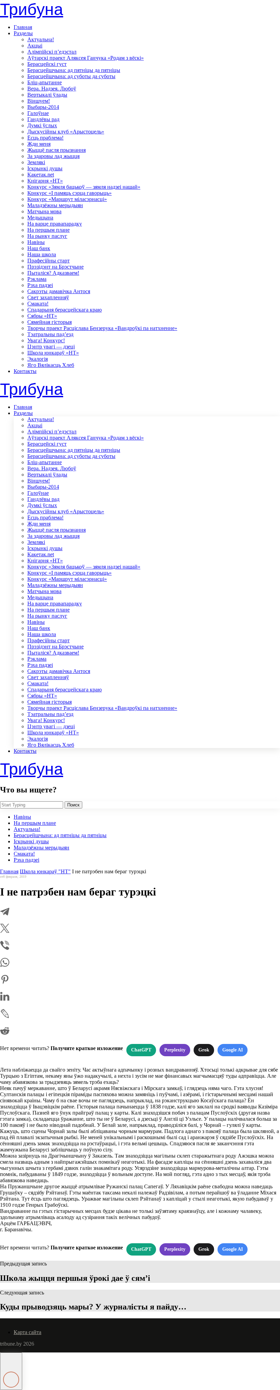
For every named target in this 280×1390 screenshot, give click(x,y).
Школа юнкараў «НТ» (53, 353)
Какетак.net (40, 174)
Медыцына (40, 217)
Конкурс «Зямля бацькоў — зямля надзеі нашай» (83, 187)
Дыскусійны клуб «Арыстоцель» (65, 131)
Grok (203, 1049)
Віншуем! (38, 101)
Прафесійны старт (48, 260)
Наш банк (38, 248)
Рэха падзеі (40, 285)
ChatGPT (141, 1049)
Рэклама (36, 279)
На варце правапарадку (54, 224)
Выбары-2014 (43, 107)
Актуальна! (40, 39)
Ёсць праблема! (45, 138)
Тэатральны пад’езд (50, 334)
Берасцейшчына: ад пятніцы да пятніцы (73, 70)
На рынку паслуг (47, 236)
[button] (11, 1371)
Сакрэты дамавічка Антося (58, 291)
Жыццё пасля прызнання (56, 150)
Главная (23, 27)
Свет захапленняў (48, 297)
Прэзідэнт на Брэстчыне (55, 267)
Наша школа (41, 254)
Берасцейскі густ (47, 64)
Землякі (36, 162)
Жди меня (39, 144)
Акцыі (34, 45)
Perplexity (174, 1049)
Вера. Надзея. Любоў (51, 88)
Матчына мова (44, 211)
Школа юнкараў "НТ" (45, 871)
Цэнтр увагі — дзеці (51, 346)
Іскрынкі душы (44, 168)
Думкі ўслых (42, 125)
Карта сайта (27, 1332)
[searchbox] (31, 804)
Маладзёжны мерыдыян (55, 205)
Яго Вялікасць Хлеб (50, 365)
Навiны (36, 242)
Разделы (23, 33)
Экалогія (37, 359)
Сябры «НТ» (42, 316)
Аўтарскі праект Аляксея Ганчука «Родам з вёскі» (85, 58)
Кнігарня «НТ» (45, 181)
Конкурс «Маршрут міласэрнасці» (67, 199)
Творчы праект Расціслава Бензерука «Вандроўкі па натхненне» (102, 328)
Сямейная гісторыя (49, 322)
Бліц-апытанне (44, 82)
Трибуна (31, 9)
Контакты (25, 371)
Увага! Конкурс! (46, 340)
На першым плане (48, 230)
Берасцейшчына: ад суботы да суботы (71, 76)
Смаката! (37, 303)
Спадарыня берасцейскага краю (64, 310)
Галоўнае (38, 113)
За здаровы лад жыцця (53, 156)
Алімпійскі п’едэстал (51, 52)
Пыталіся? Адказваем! (53, 273)
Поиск (73, 804)
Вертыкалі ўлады (47, 95)
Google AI (232, 1049)
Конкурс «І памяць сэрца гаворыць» (69, 193)
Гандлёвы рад (43, 119)
